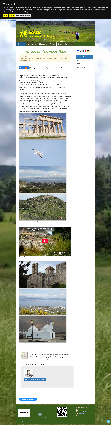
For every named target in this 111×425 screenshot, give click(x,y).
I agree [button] (5, 15)
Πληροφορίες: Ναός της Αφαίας (28, 91)
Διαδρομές (44, 44)
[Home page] (24, 33)
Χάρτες (53, 44)
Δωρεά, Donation (42, 418)
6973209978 (82, 411)
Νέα (60, 44)
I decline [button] (11, 15)
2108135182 (82, 410)
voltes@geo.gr (82, 413)
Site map (20, 421)
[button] (108, 421)
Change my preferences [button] (23, 15)
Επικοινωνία (69, 44)
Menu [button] (21, 44)
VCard (79, 416)
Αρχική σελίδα (32, 44)
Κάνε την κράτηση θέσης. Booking (35, 379)
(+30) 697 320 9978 (28, 399)
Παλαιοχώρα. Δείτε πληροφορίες (29, 222)
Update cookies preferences (8, 20)
